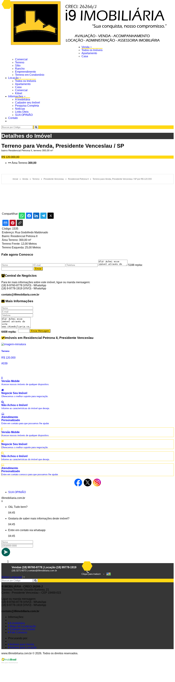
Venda (86, 47)
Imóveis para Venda (21, 644)
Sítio (18, 65)
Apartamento (89, 53)
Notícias (20, 108)
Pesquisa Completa (27, 105)
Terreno (19, 62)
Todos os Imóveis (92, 50)
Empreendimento (25, 71)
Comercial (21, 59)
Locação (13, 77)
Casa (85, 56)
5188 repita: (135, 264)
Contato (13, 117)
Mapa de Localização (22, 626)
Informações (16, 96)
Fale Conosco (18, 632)
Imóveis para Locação (23, 647)
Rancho (20, 68)
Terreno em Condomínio (29, 74)
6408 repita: (8, 331)
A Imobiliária (22, 99)
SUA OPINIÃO (24, 114)
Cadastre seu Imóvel (27, 102)
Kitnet (18, 93)
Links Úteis (22, 111)
